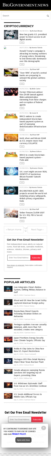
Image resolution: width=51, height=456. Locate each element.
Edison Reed (29, 365)
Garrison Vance (29, 295)
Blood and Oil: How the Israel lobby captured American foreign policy (30, 301)
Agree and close (23, 440)
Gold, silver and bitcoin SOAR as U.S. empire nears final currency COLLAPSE (33, 141)
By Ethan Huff (34, 69)
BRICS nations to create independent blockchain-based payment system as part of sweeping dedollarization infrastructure (33, 121)
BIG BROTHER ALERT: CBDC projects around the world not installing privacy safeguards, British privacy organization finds (33, 196)
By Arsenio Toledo (36, 48)
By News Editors (36, 151)
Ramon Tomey (29, 306)
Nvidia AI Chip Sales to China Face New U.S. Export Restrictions (29, 350)
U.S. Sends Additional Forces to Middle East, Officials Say (28, 395)
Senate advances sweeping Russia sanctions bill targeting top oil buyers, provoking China (29, 372)
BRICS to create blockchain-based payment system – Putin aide (32, 157)
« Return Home (13, 229)
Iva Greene (28, 343)
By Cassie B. (34, 113)
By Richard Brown (36, 31)
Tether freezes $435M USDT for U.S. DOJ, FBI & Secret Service (32, 215)
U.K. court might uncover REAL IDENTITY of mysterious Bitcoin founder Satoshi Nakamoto (33, 176)
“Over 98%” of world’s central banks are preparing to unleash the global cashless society (33, 77)
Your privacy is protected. (16, 265)
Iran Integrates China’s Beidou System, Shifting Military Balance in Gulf (29, 289)
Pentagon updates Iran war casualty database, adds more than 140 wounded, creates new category (30, 327)
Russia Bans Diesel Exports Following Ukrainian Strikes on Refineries (27, 313)
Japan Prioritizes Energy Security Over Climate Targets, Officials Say (29, 339)
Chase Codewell (30, 354)
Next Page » (37, 229)
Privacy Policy (19, 434)
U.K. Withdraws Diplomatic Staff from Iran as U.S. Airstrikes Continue (30, 384)
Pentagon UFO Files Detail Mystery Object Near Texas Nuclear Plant (29, 360)
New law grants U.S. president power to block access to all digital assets (33, 37)
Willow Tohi (28, 378)
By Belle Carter (35, 89)
